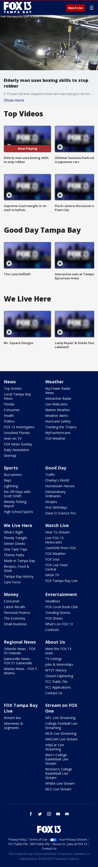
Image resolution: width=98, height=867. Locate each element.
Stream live (12, 717)
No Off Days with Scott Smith (17, 493)
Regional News (20, 642)
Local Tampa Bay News (17, 396)
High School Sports (18, 511)
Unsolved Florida (16, 432)
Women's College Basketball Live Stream (58, 773)
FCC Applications (58, 687)
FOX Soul (52, 559)
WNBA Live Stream (60, 783)
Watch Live (75, 8)
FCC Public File (56, 681)
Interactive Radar (58, 398)
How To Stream (57, 532)
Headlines (52, 601)
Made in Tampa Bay (19, 560)
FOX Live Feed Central (56, 567)
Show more (14, 100)
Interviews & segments (13, 725)
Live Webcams (56, 404)
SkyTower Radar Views (57, 390)
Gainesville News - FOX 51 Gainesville (18, 660)
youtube (58, 814)
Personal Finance (17, 612)
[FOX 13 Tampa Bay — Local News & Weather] (17, 7)
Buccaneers (13, 474)
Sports (11, 468)
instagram (49, 814)
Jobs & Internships (59, 664)
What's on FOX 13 (59, 624)
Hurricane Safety (58, 421)
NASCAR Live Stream (61, 739)
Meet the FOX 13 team (58, 650)
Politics (9, 421)
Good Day (55, 468)
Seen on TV (12, 438)
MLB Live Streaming (60, 733)
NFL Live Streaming (60, 717)
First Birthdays (56, 507)
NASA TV (52, 575)
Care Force (12, 582)
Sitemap (10, 455)
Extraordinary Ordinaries (55, 493)
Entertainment (61, 594)
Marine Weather (57, 410)
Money (11, 594)
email (67, 814)
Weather (54, 381)
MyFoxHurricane (57, 432)
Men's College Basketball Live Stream (56, 759)
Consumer (12, 410)
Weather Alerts (56, 415)
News (10, 381)
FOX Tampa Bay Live (61, 580)
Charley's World (57, 480)
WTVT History (55, 670)
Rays (7, 480)
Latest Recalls (14, 607)
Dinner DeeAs (14, 543)
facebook (31, 814)
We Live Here (18, 525)
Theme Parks (14, 555)
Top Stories (13, 388)
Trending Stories (57, 612)
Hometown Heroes (60, 486)
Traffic (50, 474)
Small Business (15, 624)
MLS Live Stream (58, 789)
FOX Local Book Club (61, 607)
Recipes (51, 501)
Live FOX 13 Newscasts (54, 540)
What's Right (13, 532)
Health (9, 415)
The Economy (14, 618)
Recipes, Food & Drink (16, 568)
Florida (9, 404)
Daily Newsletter (16, 450)
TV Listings (53, 658)
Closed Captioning (59, 676)
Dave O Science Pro (60, 513)
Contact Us (53, 693)
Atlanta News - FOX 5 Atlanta (20, 670)
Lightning (11, 486)
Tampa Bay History (19, 576)
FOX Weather (55, 438)
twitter (40, 814)
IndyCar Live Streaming (54, 747)
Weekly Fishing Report (15, 503)
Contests (52, 629)
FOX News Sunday (18, 444)
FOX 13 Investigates (19, 427)
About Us (55, 642)
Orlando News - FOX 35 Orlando (19, 650)
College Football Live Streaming (61, 725)
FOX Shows (54, 618)
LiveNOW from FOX (60, 548)
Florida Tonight (15, 538)
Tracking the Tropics (61, 427)
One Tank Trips (15, 549)
